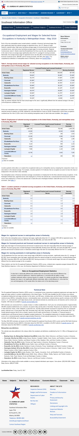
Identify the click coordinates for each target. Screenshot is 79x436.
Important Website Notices (56, 410)
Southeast (37, 18)
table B (66, 113)
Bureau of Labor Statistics (9, 18)
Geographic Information (25, 18)
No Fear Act (34, 401)
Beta (72, 380)
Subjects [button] (12, 13)
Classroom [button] (60, 13)
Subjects (13, 380)
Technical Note (46, 58)
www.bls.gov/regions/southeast (68, 53)
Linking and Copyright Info (59, 406)
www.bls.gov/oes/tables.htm (29, 302)
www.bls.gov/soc (66, 323)
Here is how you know (36, 1)
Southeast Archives (55, 27)
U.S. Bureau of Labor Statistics (20, 6)
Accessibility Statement (58, 418)
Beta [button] (68, 13)
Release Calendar (67, 4)
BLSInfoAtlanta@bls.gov (66, 52)
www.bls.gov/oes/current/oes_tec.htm (30, 318)
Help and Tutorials (56, 415)
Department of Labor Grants (37, 396)
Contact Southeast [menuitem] (70, 27)
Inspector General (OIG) (38, 389)
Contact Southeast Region (17, 424)
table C (13, 180)
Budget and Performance (38, 392)
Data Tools (23, 380)
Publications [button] (33, 13)
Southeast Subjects (39, 27)
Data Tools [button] (22, 13)
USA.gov (33, 404)
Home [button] (4, 13)
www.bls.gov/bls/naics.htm (36, 325)
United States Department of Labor (69, 1)
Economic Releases (50, 380)
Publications (35, 380)
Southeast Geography (22, 27)
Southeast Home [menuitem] (8, 27)
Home (4, 380)
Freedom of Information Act (58, 393)
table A (47, 56)
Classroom (63, 380)
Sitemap (53, 389)
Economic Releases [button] (47, 13)
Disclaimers (54, 403)
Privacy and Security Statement (56, 399)
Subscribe (75, 4)
